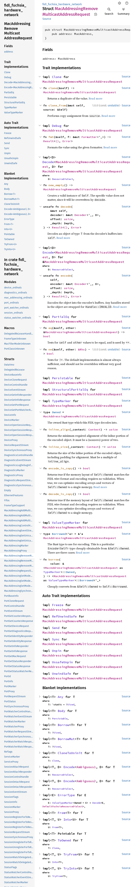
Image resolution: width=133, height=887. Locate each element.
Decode (48, 162)
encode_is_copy (60, 468)
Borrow (63, 725)
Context (94, 429)
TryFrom (70, 854)
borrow (53, 559)
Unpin (56, 651)
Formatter (89, 137)
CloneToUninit (70, 753)
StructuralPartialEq (70, 390)
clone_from (57, 105)
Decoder (80, 215)
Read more (95, 98)
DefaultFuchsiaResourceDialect (62, 806)
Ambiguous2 (86, 781)
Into (67, 819)
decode (66, 206)
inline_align (58, 429)
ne (50, 349)
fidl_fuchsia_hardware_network (62, 4)
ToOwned (64, 840)
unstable (113, 105)
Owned (56, 412)
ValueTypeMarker (66, 523)
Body (61, 711)
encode (66, 275)
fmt (51, 137)
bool (46, 336)
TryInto (70, 868)
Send (56, 628)
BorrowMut (66, 739)
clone (52, 88)
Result (48, 141)
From (61, 813)
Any (60, 697)
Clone (56, 77)
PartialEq (60, 317)
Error (66, 141)
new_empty (56, 185)
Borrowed (59, 534)
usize (68, 219)
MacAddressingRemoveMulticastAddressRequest (82, 82)
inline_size (58, 447)
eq (50, 328)
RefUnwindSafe (64, 616)
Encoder (80, 284)
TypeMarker (61, 401)
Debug (56, 126)
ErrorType (66, 795)
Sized (70, 704)
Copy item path (96, 14)
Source (46, 18)
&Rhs (81, 349)
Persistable (62, 378)
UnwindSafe (61, 674)
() (57, 141)
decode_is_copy (60, 494)
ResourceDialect (62, 179)
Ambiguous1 (86, 767)
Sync (56, 639)
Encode (48, 252)
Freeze (57, 605)
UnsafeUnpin (62, 662)
